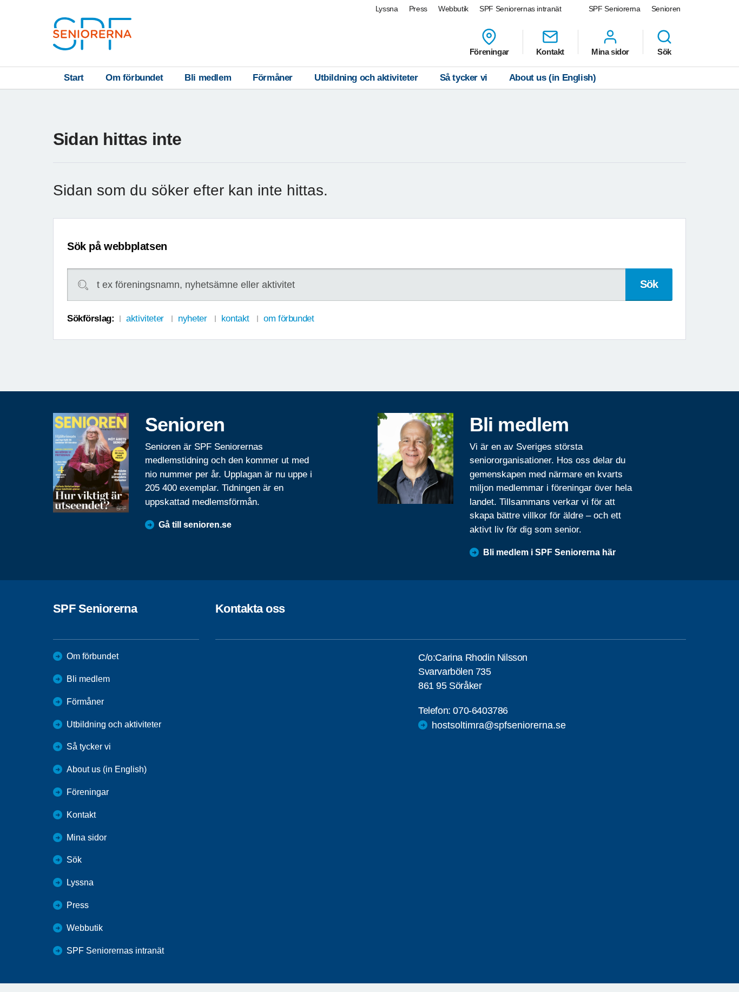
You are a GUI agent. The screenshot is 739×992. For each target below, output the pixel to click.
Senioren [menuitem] (666, 8)
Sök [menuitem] (664, 51)
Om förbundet (134, 78)
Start (74, 78)
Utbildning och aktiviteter (366, 78)
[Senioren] (91, 463)
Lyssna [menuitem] (386, 8)
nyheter (192, 318)
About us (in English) (552, 78)
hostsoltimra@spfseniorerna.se (499, 725)
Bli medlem (207, 78)
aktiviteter (144, 318)
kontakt (235, 318)
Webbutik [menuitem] (453, 8)
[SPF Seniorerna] (92, 33)
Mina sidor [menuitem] (610, 51)
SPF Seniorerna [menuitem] (615, 8)
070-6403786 (480, 710)
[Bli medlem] (415, 458)
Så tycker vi (463, 78)
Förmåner (273, 78)
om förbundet (288, 318)
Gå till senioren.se (195, 524)
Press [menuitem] (418, 8)
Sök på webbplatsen (117, 246)
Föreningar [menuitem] (489, 51)
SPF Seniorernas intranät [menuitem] (520, 8)
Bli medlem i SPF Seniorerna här (549, 552)
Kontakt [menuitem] (550, 51)
